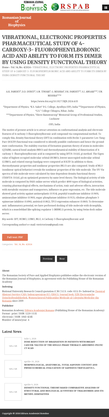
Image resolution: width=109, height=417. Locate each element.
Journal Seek (67, 294)
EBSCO (55, 294)
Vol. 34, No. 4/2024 (21, 67)
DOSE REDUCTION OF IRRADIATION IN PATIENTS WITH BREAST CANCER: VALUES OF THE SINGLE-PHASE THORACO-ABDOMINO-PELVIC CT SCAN (63, 344)
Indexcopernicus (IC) (39, 294)
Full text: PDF (15, 237)
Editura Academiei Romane (39, 310)
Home (5, 67)
